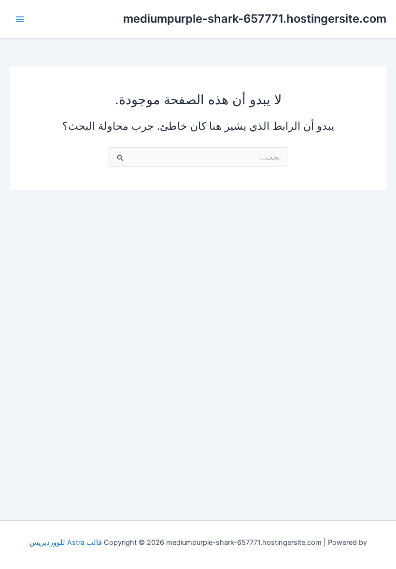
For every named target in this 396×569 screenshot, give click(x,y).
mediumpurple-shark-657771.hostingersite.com (254, 19)
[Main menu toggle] (20, 19)
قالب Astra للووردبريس (65, 542)
